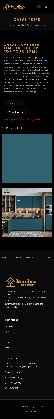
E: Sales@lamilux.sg (13, 377)
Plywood (8, 331)
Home (11, 25)
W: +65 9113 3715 (11, 388)
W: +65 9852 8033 (13, 383)
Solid (29, 25)
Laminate (9, 326)
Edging (8, 342)
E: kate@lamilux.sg (13, 372)
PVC (6, 336)
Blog (7, 347)
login (13, 120)
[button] (39, 7)
